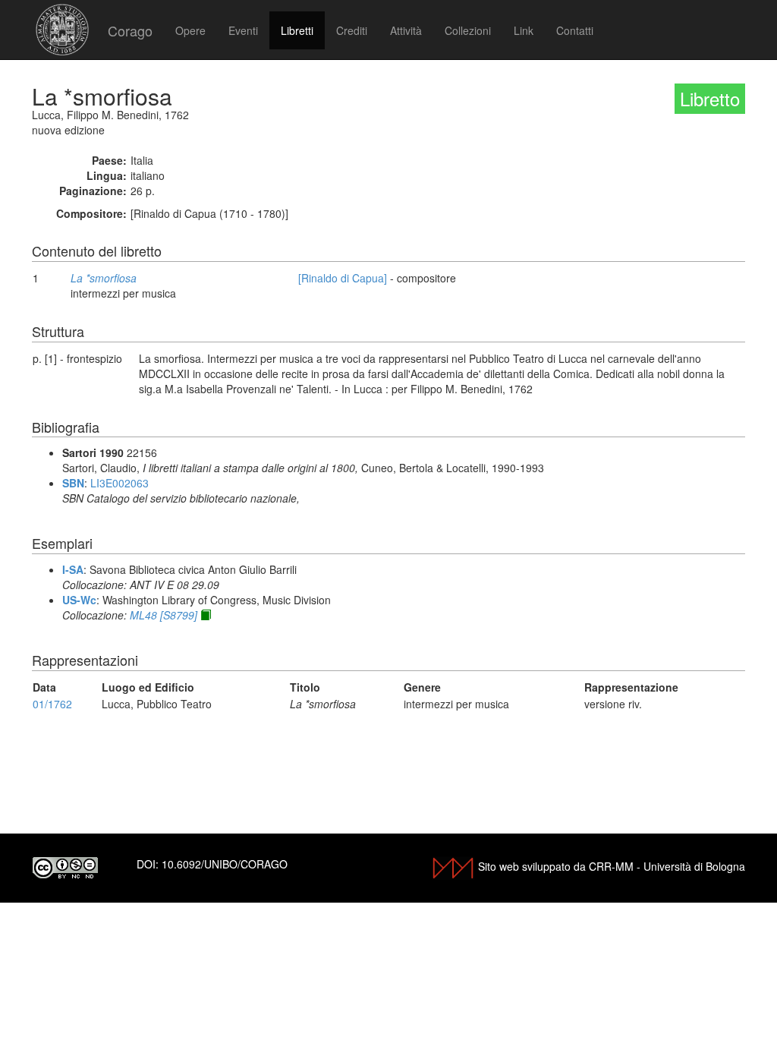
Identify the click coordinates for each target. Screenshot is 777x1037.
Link (523, 30)
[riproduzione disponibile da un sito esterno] (205, 615)
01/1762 (52, 703)
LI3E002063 (119, 482)
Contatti (574, 30)
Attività (406, 30)
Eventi (243, 30)
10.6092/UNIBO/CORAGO (225, 864)
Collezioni (468, 30)
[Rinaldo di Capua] (342, 277)
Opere (190, 30)
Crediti (351, 30)
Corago (130, 30)
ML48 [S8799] (163, 615)
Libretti (297, 30)
